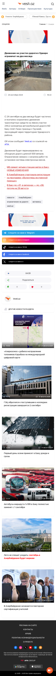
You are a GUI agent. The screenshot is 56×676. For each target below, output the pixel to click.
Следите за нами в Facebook (19, 254)
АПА (7, 144)
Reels (4, 9)
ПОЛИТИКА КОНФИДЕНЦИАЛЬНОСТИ (28, 638)
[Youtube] (30, 648)
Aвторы (12, 9)
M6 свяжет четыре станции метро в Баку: (28, 168)
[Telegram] (35, 648)
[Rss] (40, 648)
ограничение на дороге (17, 202)
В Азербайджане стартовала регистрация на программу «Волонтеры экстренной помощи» (28, 177)
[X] (25, 648)
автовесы (37, 202)
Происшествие (34, 9)
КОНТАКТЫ (28, 629)
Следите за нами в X (16, 262)
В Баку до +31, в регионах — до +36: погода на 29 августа (25, 187)
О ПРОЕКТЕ (28, 642)
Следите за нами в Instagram (19, 240)
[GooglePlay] (20, 666)
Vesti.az (28, 141)
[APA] (28, 660)
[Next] (53, 16)
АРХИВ (28, 634)
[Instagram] (20, 648)
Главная (42, 24)
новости (10, 197)
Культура (48, 9)
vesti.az (10, 206)
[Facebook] (15, 648)
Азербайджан (25, 197)
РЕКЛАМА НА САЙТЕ (28, 625)
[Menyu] (3, 3)
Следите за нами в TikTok (18, 247)
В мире (21, 9)
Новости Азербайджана (14, 17)
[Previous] (2, 16)
